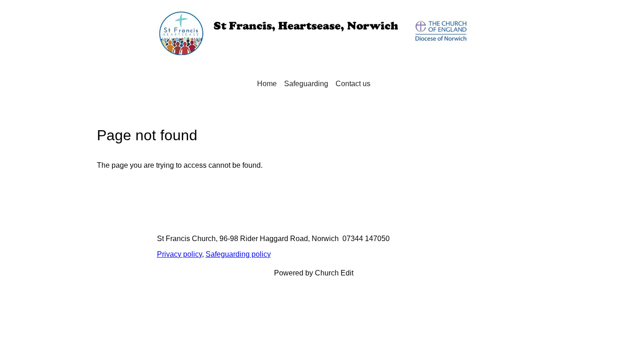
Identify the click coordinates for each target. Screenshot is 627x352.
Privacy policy (179, 254)
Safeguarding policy (238, 254)
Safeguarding (306, 84)
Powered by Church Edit (313, 273)
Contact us (353, 84)
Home (267, 84)
